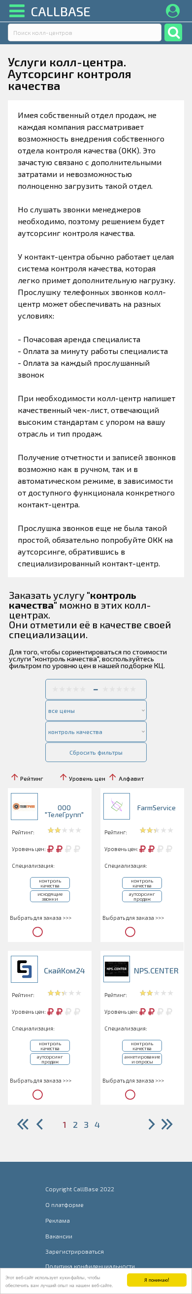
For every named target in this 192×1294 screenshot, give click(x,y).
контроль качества (50, 883)
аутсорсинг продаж (142, 896)
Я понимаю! (156, 1279)
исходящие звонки (50, 896)
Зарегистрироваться (74, 1251)
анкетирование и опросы (142, 1059)
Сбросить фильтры (96, 752)
